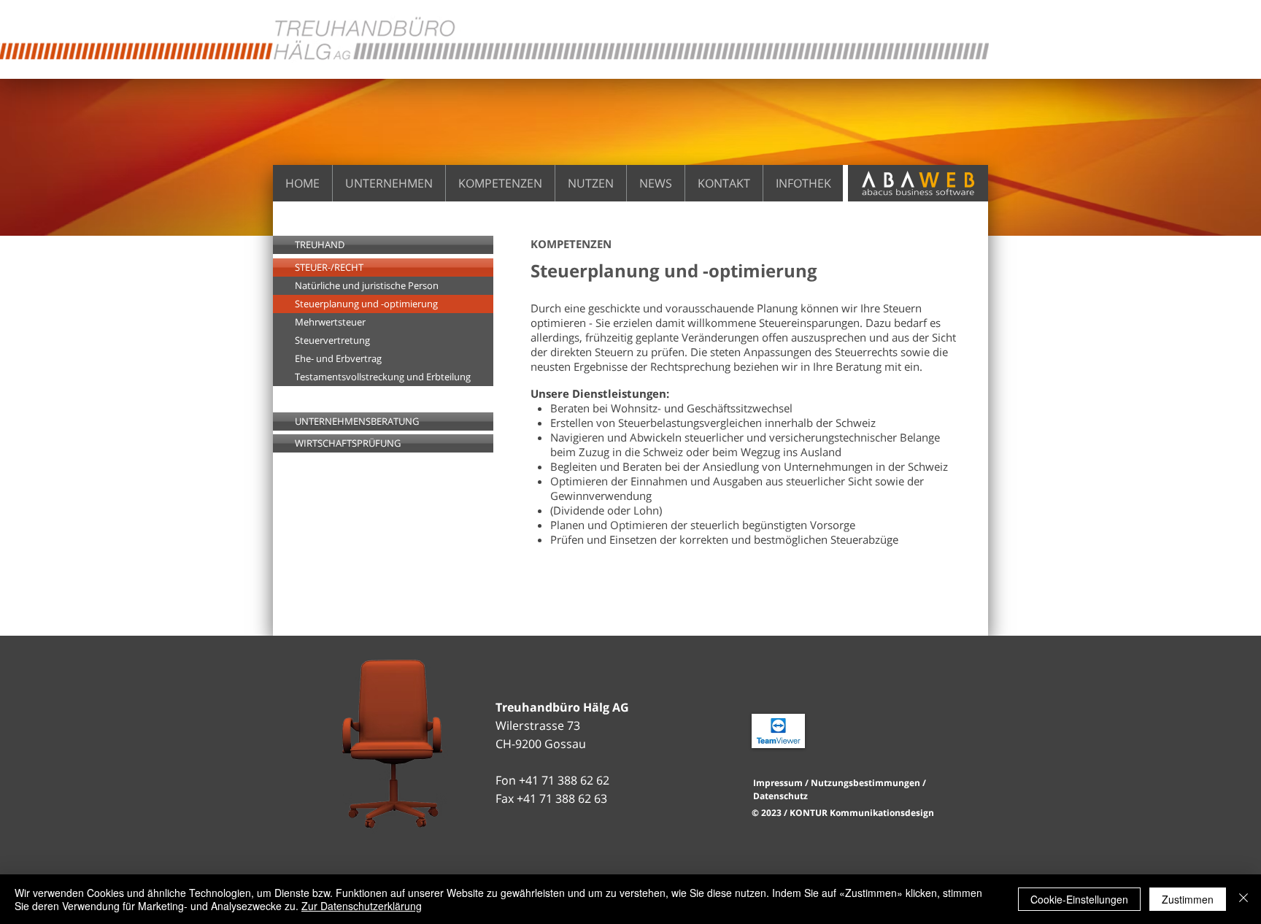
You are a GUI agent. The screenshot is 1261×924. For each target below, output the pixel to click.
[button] (383, 304)
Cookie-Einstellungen (1079, 899)
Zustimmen (1188, 899)
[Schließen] (1243, 899)
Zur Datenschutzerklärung (361, 905)
